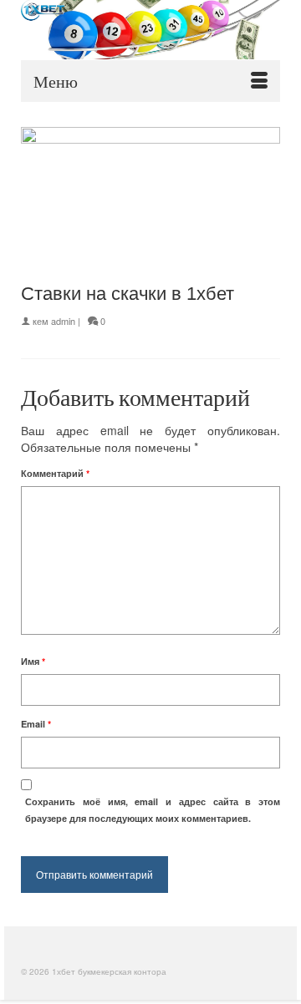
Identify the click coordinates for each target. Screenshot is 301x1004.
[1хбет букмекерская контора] (150, 29)
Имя (33, 661)
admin (63, 320)
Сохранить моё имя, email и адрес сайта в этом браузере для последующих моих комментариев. (152, 809)
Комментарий (55, 473)
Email (36, 724)
